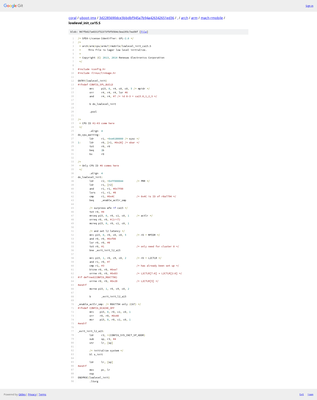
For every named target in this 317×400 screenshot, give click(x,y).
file (144, 31)
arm (194, 18)
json (310, 394)
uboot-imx (88, 18)
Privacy (32, 394)
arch (184, 18)
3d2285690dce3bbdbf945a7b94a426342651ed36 (136, 18)
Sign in (309, 6)
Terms (42, 394)
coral (72, 18)
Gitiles (22, 394)
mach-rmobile (212, 18)
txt (301, 394)
